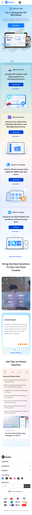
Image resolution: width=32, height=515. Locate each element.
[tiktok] (22, 478)
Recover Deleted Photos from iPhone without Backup (15, 381)
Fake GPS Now (16, 84)
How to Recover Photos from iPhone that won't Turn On (15, 401)
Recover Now (16, 132)
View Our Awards (15, 352)
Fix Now (16, 227)
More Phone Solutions (15, 256)
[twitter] (7, 478)
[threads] (18, 478)
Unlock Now (16, 179)
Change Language (16, 491)
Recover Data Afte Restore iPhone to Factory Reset (15, 396)
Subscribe (27, 486)
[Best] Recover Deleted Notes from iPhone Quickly (15, 407)
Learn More (15, 89)
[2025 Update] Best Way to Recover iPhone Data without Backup (15, 386)
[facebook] (3, 478)
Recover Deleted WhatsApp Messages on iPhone (15, 434)
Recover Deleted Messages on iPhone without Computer (16, 412)
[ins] (14, 478)
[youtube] (11, 478)
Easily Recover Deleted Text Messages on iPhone (16, 391)
